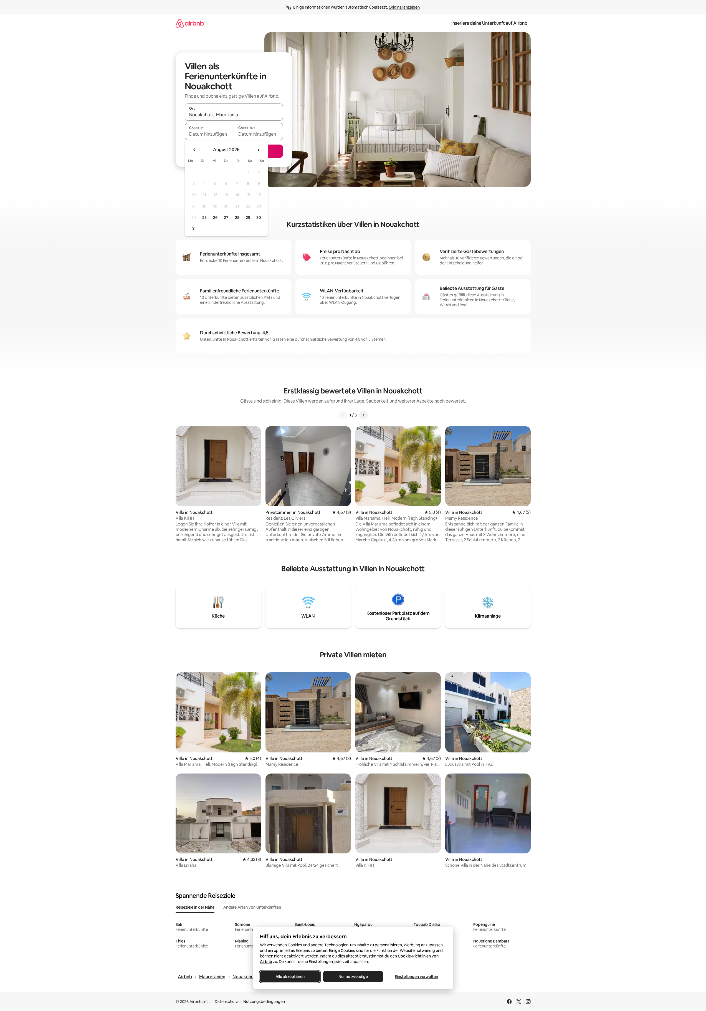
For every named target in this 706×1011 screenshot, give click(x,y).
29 (248, 217)
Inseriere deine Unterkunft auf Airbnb (489, 23)
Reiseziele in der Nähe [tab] (195, 907)
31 (194, 228)
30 (258, 217)
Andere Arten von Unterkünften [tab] (252, 907)
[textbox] (209, 134)
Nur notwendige (353, 976)
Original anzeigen (404, 7)
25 (204, 217)
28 (237, 217)
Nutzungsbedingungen (264, 1001)
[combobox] (234, 114)
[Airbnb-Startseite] (190, 23)
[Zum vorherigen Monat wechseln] (194, 149)
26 (215, 217)
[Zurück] (342, 415)
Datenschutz (226, 1001)
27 (226, 217)
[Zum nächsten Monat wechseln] (258, 149)
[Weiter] (363, 415)
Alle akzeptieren (289, 976)
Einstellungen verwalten (416, 976)
